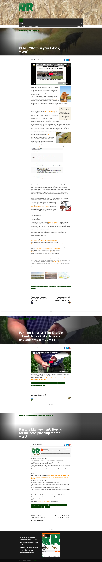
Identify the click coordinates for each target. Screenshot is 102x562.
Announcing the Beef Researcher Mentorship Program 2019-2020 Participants (51, 180)
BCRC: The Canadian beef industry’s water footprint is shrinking (43, 182)
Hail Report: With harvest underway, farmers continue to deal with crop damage (38, 26)
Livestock (50, 286)
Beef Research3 (35, 59)
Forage (27, 415)
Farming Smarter (26, 318)
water (55, 286)
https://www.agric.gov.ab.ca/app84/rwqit (38, 255)
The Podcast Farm (32, 20)
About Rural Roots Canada (71, 20)
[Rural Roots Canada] (21, 20)
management (46, 504)
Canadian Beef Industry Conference (44, 501)
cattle (24, 30)
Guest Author (34, 347)
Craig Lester (34, 444)
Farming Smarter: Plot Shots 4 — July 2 (38, 379)
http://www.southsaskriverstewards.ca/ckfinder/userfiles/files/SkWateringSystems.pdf (46, 251)
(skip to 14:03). (50, 134)
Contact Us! (23, 23)
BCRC (20, 30)
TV (37, 30)
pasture (50, 504)
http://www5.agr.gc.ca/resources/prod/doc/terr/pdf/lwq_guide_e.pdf (48, 248)
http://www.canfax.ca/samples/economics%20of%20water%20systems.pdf (44, 240)
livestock (27, 30)
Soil (52, 415)
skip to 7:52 (34, 122)
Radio (35, 30)
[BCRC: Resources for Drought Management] (51, 275)
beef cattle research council (39, 286)
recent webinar (55, 99)
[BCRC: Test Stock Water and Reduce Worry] (37, 275)
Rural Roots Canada (34, 560)
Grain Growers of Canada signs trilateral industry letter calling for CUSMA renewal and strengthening (29, 552)
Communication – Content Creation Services (53, 20)
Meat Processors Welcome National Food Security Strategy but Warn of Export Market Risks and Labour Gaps (29, 544)
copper (49, 135)
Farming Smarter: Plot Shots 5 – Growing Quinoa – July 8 (54, 377)
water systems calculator (52, 222)
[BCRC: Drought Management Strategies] (64, 275)
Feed (24, 415)
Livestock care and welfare (39, 415)
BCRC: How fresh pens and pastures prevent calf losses (58, 475)
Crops (21, 318)
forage (36, 504)
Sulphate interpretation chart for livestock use (43, 146)
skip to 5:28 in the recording (50, 111)
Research (31, 318)
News (25, 20)
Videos (39, 20)
